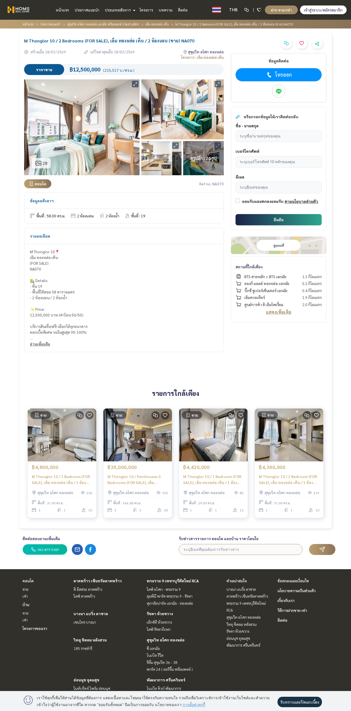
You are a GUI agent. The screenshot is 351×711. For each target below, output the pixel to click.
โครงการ (146, 9)
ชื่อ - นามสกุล (247, 125)
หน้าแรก (62, 9)
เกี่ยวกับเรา (286, 600)
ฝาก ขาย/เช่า (281, 9)
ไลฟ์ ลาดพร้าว (84, 596)
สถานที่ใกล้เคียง (249, 266)
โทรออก (283, 74)
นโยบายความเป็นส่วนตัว (297, 590)
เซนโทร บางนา (84, 622)
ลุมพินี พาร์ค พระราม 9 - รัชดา (170, 596)
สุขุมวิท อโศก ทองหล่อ (166, 639)
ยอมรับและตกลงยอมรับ (263, 201)
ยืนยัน (279, 219)
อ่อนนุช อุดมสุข (86, 679)
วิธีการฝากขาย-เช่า (292, 610)
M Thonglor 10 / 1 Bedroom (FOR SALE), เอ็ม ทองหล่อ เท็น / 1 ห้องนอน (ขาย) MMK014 (288, 480)
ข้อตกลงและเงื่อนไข (293, 580)
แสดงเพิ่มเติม (278, 312)
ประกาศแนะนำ (87, 9)
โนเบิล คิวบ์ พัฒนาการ (164, 688)
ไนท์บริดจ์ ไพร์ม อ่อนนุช (91, 688)
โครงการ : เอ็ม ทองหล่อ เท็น (202, 57)
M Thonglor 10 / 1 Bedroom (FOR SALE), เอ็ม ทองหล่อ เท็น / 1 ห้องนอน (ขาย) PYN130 (212, 480)
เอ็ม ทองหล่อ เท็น (157, 24)
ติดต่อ (183, 9)
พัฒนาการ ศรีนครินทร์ (166, 679)
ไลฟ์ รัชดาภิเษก (159, 629)
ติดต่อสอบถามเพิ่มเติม (41, 538)
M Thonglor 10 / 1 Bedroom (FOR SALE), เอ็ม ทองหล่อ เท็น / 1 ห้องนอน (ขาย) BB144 (61, 480)
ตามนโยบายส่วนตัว (301, 201)
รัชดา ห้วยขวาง (160, 613)
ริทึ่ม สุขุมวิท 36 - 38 (162, 662)
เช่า (25, 596)
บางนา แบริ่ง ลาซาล (90, 613)
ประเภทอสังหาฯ (118, 9)
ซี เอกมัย (153, 648)
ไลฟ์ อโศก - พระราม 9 (164, 589)
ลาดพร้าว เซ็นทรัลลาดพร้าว (97, 580)
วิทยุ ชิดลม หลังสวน (90, 639)
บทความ (165, 9)
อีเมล (240, 176)
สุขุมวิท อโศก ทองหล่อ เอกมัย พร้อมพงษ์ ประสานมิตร (103, 24)
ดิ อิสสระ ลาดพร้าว (87, 589)
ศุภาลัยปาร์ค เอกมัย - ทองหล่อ (170, 603)
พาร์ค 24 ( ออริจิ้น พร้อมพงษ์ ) (170, 669)
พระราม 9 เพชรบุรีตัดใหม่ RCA (173, 580)
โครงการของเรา (34, 628)
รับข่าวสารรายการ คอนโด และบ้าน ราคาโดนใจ (219, 538)
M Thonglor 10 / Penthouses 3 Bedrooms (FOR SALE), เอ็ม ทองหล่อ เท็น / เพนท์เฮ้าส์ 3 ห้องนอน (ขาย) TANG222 (134, 480)
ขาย (25, 589)
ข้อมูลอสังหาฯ (42, 200)
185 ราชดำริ (82, 648)
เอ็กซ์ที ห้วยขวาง (159, 622)
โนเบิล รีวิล (155, 655)
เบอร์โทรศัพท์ (247, 151)
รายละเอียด (40, 236)
